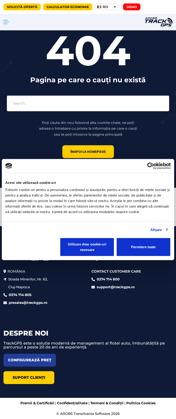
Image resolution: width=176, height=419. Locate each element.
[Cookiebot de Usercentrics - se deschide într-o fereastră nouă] (151, 165)
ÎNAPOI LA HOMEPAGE (88, 151)
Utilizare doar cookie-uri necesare (87, 247)
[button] (106, 6)
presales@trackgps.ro (28, 302)
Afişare (156, 229)
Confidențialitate (72, 403)
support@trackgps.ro (116, 287)
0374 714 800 (108, 279)
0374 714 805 (20, 295)
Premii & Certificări (37, 403)
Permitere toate (143, 247)
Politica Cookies (141, 403)
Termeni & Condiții (107, 403)
